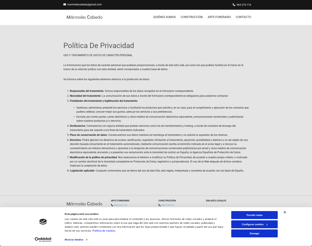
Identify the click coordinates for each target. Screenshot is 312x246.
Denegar (254, 233)
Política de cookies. (104, 230)
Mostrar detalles (74, 239)
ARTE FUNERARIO (219, 17)
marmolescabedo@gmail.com (84, 4)
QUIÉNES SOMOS (164, 17)
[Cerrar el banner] (285, 212)
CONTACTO (243, 17)
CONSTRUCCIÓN (192, 17)
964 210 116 (244, 4)
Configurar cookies (253, 224)
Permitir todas (255, 215)
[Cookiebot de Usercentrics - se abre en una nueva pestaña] (43, 239)
